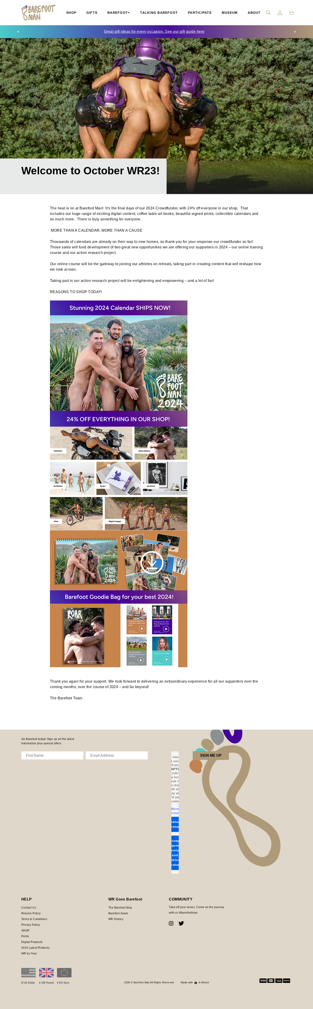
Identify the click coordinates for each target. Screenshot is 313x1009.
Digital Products (31, 942)
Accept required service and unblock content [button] (175, 853)
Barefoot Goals (118, 913)
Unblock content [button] (175, 824)
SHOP (25, 930)
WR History (115, 919)
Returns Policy (31, 913)
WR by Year (29, 953)
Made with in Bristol (195, 982)
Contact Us (28, 907)
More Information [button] (175, 811)
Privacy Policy (30, 924)
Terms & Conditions (34, 919)
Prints (25, 936)
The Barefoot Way (120, 907)
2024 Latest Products (35, 947)
